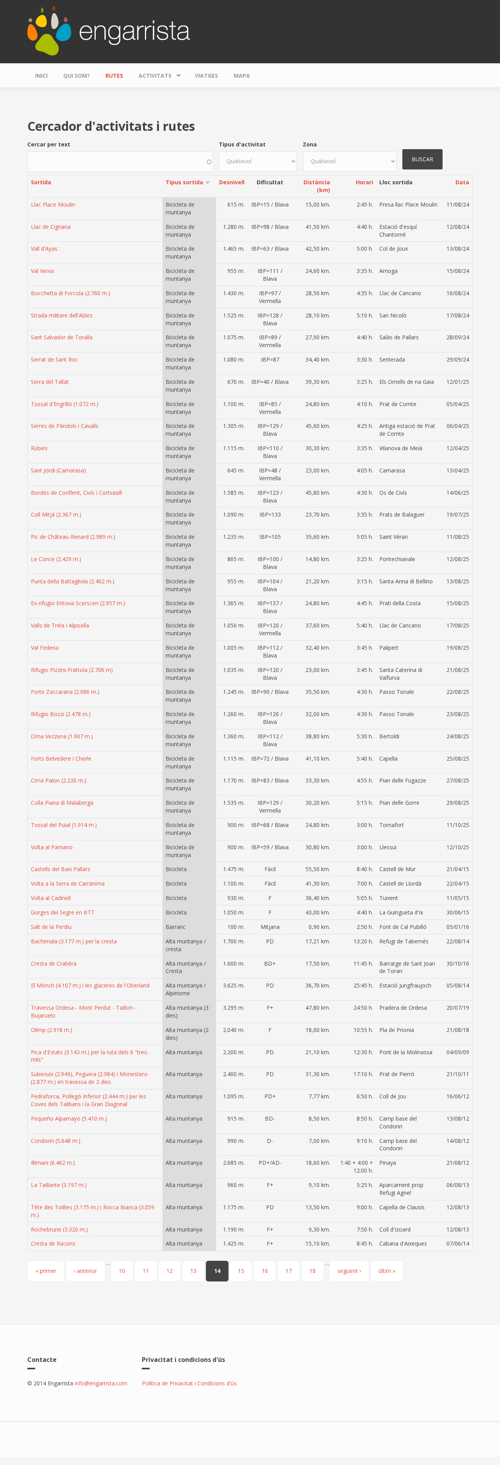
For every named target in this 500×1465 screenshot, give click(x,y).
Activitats (151, 73)
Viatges (206, 75)
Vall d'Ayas (44, 248)
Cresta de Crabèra (54, 963)
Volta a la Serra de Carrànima (68, 883)
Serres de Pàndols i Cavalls (64, 426)
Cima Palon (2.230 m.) (58, 780)
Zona (310, 144)
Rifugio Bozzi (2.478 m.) (61, 714)
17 (289, 1270)
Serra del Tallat (50, 381)
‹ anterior (85, 1270)
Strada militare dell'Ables (62, 315)
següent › (349, 1270)
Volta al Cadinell (51, 898)
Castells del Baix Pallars (60, 869)
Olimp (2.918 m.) (51, 1030)
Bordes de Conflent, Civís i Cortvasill (76, 492)
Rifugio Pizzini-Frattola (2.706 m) (72, 670)
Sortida (41, 182)
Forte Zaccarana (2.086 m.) (65, 691)
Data (462, 182)
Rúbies (39, 448)
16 (265, 1270)
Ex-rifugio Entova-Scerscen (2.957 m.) (78, 603)
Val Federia (45, 647)
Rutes (114, 75)
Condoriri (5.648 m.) (55, 1140)
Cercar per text (48, 144)
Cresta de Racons (53, 1243)
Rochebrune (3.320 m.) (59, 1229)
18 (312, 1270)
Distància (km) (317, 186)
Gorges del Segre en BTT (63, 912)
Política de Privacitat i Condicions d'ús (189, 1383)
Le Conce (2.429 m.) (56, 559)
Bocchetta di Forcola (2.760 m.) (70, 293)
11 (146, 1270)
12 (169, 1270)
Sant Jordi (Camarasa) (58, 470)
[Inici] (108, 30)
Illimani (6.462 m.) (53, 1162)
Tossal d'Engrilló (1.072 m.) (64, 404)
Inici (41, 75)
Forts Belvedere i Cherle (61, 758)
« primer (46, 1270)
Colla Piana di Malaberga (62, 802)
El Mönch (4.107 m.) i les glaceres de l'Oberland (90, 985)
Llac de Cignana (51, 226)
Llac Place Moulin (53, 204)
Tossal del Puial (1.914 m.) (64, 825)
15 (241, 1270)
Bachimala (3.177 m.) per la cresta (74, 941)
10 (122, 1270)
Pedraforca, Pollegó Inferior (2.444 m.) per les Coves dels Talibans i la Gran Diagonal (88, 1100)
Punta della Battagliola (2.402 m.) (72, 581)
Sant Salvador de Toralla (62, 337)
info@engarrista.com (101, 1383)
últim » (387, 1270)
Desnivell (232, 182)
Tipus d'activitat (242, 144)
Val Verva (42, 270)
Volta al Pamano (52, 847)
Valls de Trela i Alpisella (60, 625)
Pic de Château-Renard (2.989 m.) (73, 536)
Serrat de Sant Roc (54, 359)
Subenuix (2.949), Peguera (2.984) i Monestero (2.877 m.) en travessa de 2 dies (89, 1077)
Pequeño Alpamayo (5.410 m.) (69, 1118)
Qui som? (76, 75)
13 (193, 1270)
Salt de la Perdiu (51, 926)
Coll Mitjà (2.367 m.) (56, 514)
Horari (364, 182)
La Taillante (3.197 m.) (59, 1185)
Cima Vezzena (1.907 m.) (62, 736)
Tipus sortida (184, 182)
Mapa (242, 75)
